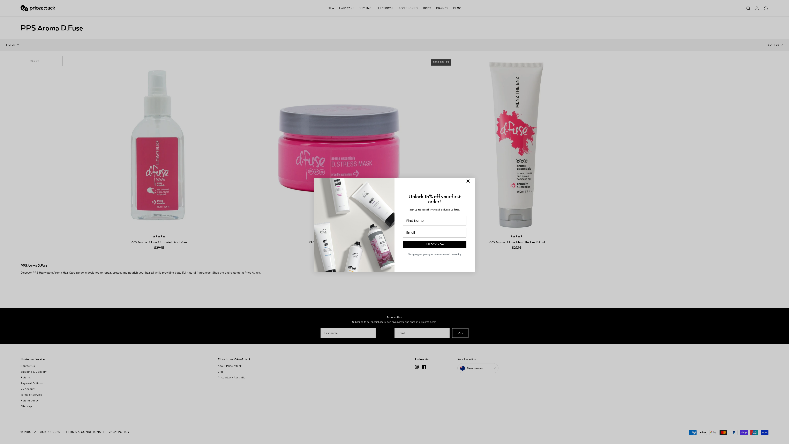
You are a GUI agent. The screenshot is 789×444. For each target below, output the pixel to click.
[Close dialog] (468, 181)
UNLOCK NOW (434, 244)
